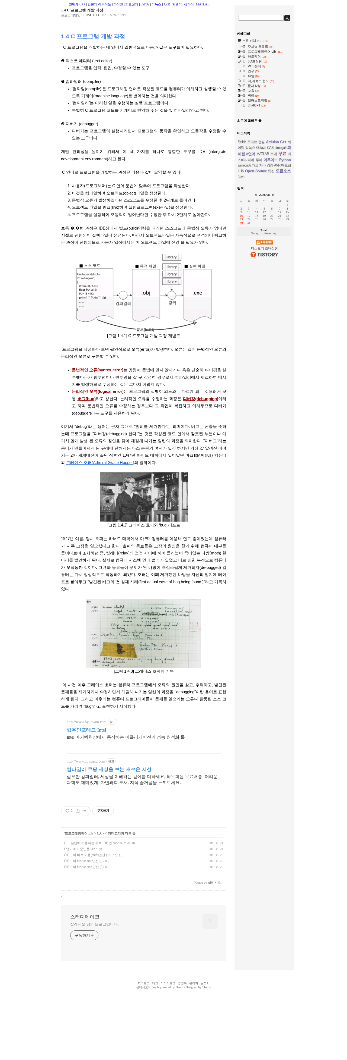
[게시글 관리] (84, 811)
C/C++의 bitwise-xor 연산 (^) (84, 867)
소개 (273, 154)
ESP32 (144, 4)
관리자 (193, 983)
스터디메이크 (84, 917)
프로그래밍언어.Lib (79, 833)
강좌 (270, 165)
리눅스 (156, 4)
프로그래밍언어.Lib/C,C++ (80, 15)
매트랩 (286, 165)
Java (241, 177)
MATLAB (203, 4)
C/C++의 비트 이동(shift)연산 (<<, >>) (90, 855)
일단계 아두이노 (99, 4)
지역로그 (144, 983)
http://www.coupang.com (86, 761)
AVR (166, 4)
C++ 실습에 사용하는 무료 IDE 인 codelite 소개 (97, 843)
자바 (262, 165)
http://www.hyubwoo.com (87, 722)
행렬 (261, 142)
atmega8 (280, 148)
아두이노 (271, 160)
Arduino (272, 142)
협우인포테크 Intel (86, 730)
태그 (155, 983)
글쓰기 (205, 983)
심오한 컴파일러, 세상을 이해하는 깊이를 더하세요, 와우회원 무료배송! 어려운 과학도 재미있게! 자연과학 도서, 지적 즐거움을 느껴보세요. (142, 779)
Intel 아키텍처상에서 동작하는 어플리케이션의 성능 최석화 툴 (126, 737)
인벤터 (177, 4)
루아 (259, 160)
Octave (261, 148)
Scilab (242, 142)
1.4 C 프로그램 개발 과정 (82, 10)
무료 (282, 153)
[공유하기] (77, 811)
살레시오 (142, 987)
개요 (255, 165)
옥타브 (252, 142)
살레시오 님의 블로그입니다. (94, 924)
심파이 (189, 4)
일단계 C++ (77, 4)
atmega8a (244, 165)
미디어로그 (167, 983)
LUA (241, 171)
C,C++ (101, 833)
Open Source (256, 171)
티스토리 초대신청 (264, 248)
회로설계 (131, 4)
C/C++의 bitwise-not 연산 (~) (84, 861)
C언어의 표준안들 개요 (80, 849)
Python (285, 160)
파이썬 (118, 4)
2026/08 (264, 194)
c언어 (250, 154)
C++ (283, 142)
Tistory (206, 987)
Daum (179, 987)
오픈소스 (283, 170)
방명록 (182, 983)
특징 (271, 171)
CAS (270, 148)
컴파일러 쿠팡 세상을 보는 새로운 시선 (109, 769)
